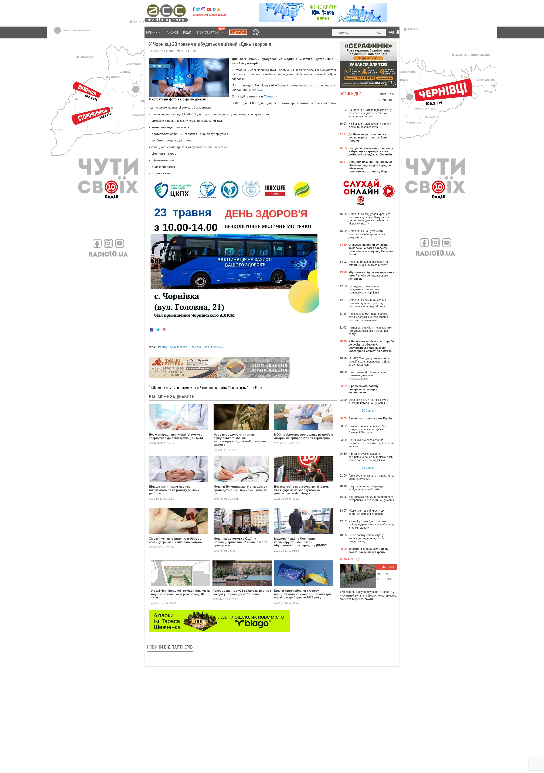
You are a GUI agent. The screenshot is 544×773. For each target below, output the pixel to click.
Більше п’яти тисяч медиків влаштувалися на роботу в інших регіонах (174, 490)
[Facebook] (194, 9)
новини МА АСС (213, 346)
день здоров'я (178, 346)
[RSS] (218, 9)
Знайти (379, 33)
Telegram (270, 96)
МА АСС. (257, 90)
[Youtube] (209, 9)
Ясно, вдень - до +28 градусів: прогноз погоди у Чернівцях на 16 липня (241, 592)
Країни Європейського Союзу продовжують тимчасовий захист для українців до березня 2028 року (303, 594)
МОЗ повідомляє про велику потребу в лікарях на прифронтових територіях (303, 436)
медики (162, 346)
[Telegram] (214, 9)
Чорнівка (195, 346)
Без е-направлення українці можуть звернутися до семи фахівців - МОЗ (176, 436)
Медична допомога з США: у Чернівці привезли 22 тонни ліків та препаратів (241, 542)
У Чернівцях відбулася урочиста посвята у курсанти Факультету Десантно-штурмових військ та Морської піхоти (368, 595)
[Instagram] (203, 9)
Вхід (391, 32)
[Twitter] (198, 9)
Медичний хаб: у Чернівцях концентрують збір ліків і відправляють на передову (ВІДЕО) (300, 542)
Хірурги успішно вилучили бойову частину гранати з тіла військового (175, 540)
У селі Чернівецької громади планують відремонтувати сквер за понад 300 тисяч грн (180, 594)
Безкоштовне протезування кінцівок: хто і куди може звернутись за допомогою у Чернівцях (302, 490)
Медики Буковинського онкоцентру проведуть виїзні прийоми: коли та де (240, 490)
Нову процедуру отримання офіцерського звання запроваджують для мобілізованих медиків (240, 439)
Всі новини (347, 558)
